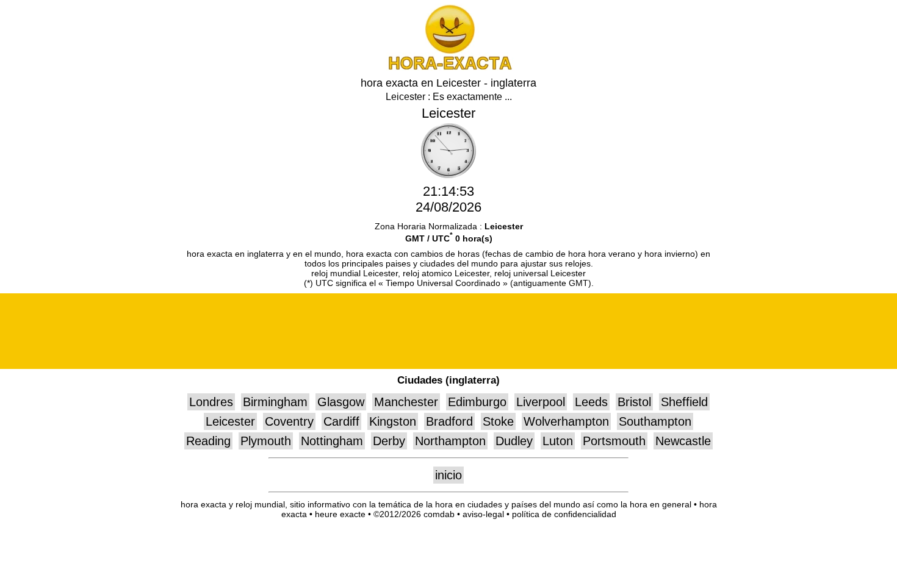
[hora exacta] (448, 67)
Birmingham (275, 402)
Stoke (498, 421)
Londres (211, 402)
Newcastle (683, 441)
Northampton (450, 441)
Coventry (289, 421)
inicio (448, 475)
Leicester (230, 421)
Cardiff (341, 421)
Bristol (634, 402)
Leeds (591, 402)
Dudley (514, 441)
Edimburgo (477, 402)
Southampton (655, 421)
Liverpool (540, 402)
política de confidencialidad (564, 514)
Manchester (406, 402)
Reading (208, 441)
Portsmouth (614, 441)
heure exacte (340, 514)
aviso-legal (483, 514)
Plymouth (265, 441)
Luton (557, 441)
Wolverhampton (566, 421)
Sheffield (684, 402)
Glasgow (340, 402)
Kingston (392, 421)
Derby (389, 441)
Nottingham (332, 441)
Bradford (449, 421)
